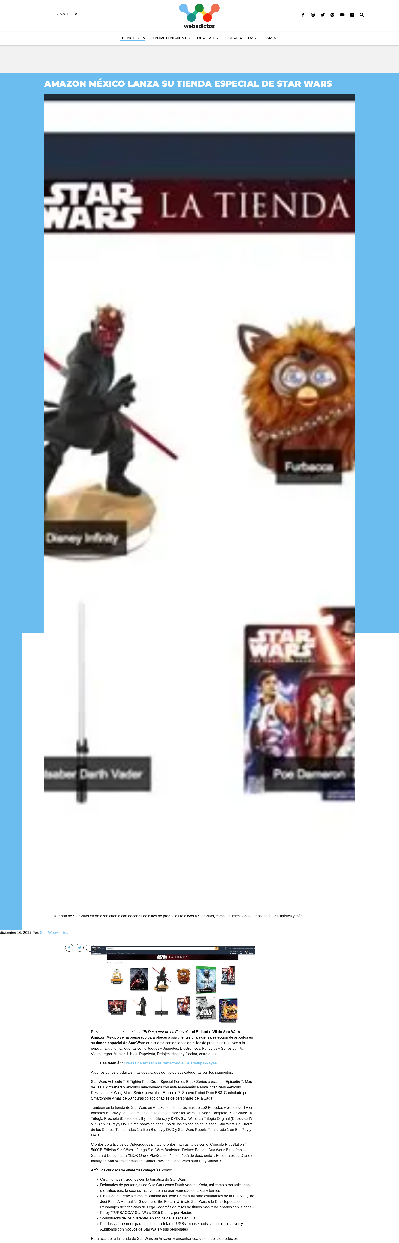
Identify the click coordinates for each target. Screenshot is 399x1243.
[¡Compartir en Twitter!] (80, 948)
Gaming (271, 38)
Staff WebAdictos (54, 933)
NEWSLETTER (66, 14)
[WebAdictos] (199, 16)
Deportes (207, 38)
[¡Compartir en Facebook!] (69, 948)
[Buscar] (362, 15)
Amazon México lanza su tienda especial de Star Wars (188, 83)
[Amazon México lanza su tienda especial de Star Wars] (199, 498)
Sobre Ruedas (240, 38)
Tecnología (132, 38)
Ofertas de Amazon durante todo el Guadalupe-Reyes (170, 1063)
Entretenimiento (171, 38)
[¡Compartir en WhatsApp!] (90, 948)
